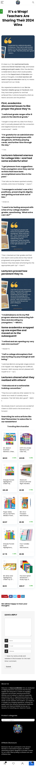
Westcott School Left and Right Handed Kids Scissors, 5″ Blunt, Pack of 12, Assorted (25, 484)
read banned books (21, 64)
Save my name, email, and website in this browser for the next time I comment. (17, 658)
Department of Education (20, 74)
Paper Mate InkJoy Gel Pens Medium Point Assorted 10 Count (9, 515)
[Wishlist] (13, 763)
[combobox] (18, 720)
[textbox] (18, 720)
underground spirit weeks (10, 69)
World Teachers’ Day (17, 67)
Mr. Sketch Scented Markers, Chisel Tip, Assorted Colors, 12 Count (9, 451)
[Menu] (2, 2)
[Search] (33, 2)
